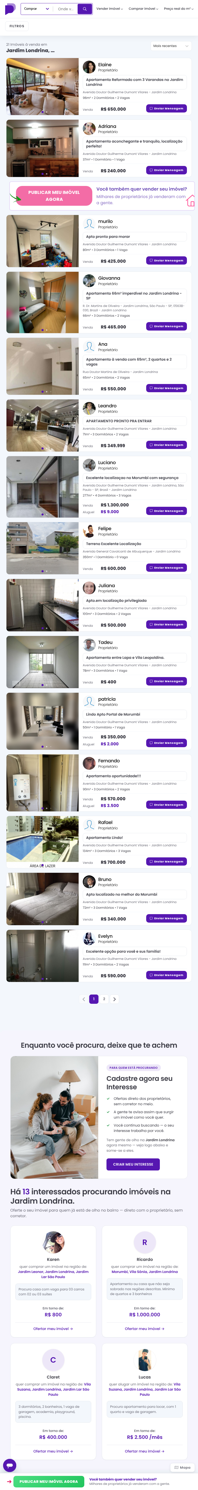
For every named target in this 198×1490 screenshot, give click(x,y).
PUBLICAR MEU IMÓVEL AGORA (54, 195)
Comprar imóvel (142, 9)
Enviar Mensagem (168, 108)
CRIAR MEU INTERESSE (133, 1164)
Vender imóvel (108, 9)
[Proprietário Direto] (11, 9)
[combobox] (66, 9)
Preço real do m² (177, 9)
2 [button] (104, 998)
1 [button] (93, 998)
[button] (83, 999)
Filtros (17, 26)
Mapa (185, 1467)
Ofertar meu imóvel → (53, 1328)
